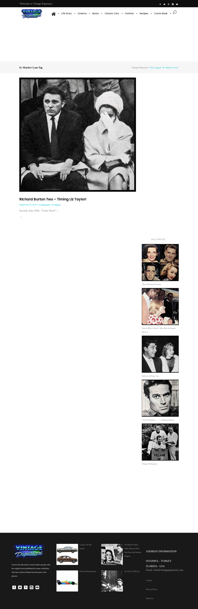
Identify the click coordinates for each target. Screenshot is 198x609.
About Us (149, 598)
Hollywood (45, 204)
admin (58, 204)
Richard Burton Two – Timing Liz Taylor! (52, 199)
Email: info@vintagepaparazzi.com (164, 569)
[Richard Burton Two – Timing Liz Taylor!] (77, 134)
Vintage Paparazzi (139, 67)
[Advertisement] (99, 40)
